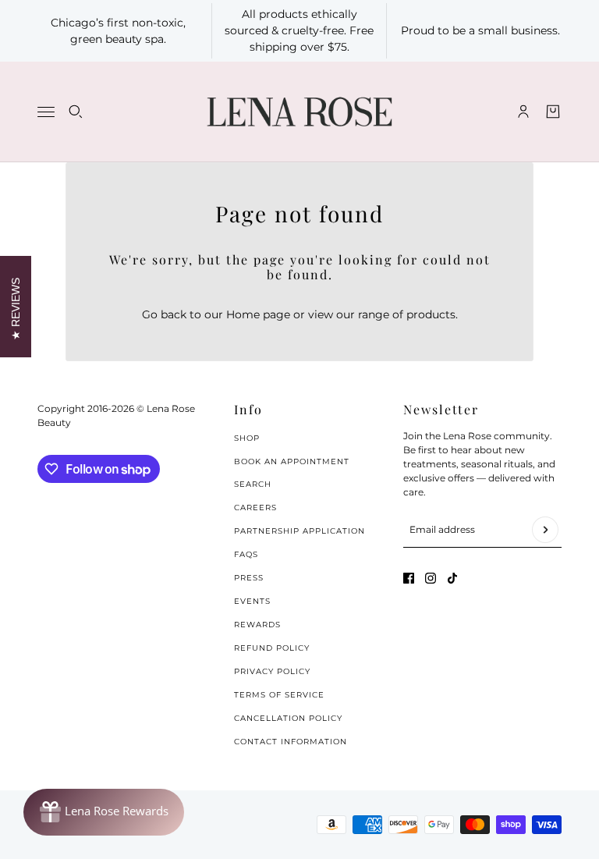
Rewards (257, 624)
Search (252, 484)
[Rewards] (103, 812)
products (430, 314)
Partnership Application (299, 531)
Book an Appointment (291, 461)
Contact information (290, 742)
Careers (255, 507)
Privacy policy (272, 671)
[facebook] (408, 578)
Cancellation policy (288, 718)
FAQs (246, 554)
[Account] (523, 111)
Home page (258, 314)
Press (249, 578)
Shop (247, 438)
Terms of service (279, 695)
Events (252, 601)
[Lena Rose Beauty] (299, 112)
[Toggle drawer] (46, 112)
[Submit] (545, 529)
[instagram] (430, 578)
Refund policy (272, 648)
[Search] (75, 111)
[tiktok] (452, 578)
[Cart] (553, 111)
